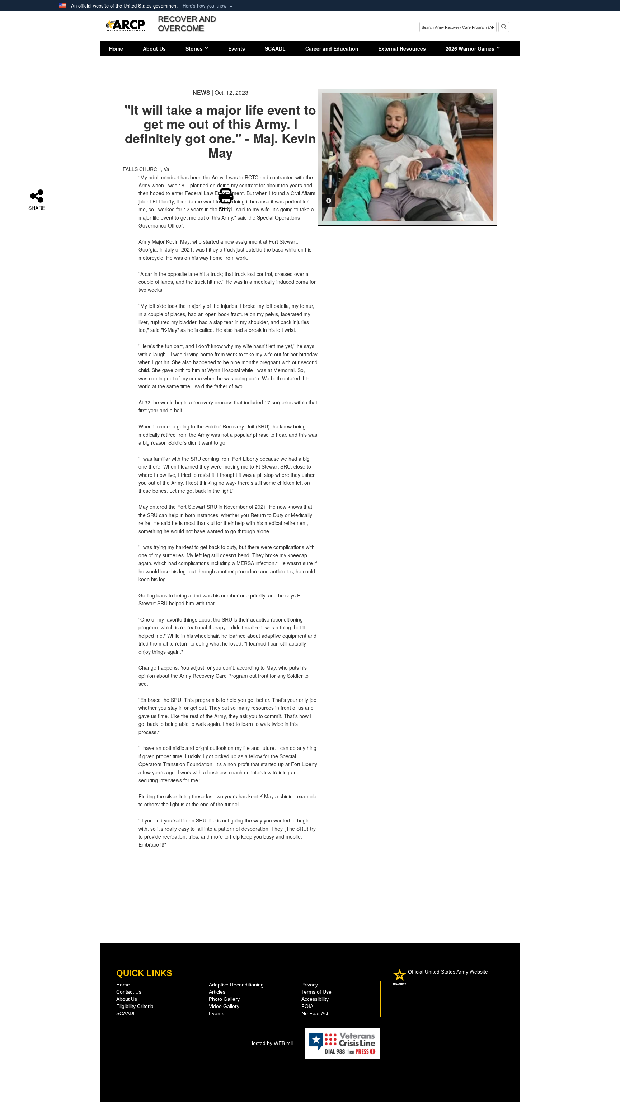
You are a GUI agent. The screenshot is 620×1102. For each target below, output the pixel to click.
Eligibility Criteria (135, 1006)
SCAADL (275, 48)
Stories (194, 48)
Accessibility (315, 999)
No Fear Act (314, 1013)
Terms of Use (316, 992)
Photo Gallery (224, 999)
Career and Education (331, 48)
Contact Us (128, 992)
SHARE (36, 207)
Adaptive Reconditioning (236, 985)
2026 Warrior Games (470, 48)
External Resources (402, 48)
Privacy (309, 985)
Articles (217, 992)
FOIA (307, 1006)
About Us (154, 48)
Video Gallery (224, 1006)
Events (236, 48)
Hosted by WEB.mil (271, 1043)
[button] (208, 6)
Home (116, 48)
